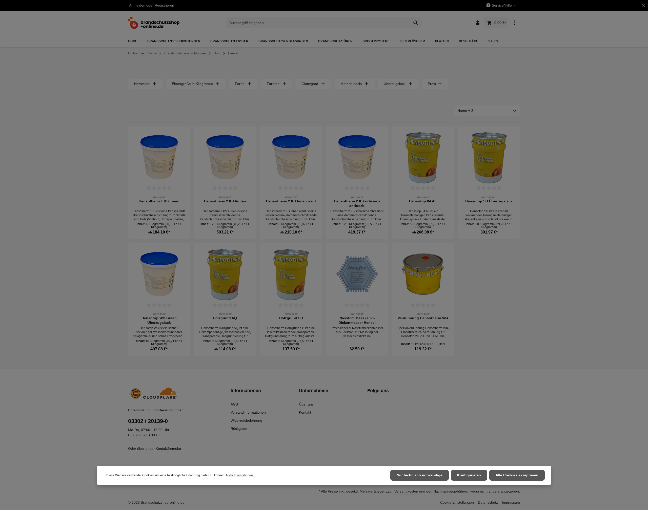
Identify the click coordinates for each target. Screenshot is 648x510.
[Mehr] (514, 22)
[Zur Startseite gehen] (153, 23)
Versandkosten (406, 491)
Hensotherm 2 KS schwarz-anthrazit (357, 203)
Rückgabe (239, 429)
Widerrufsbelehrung (246, 420)
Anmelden (137, 5)
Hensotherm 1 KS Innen (159, 201)
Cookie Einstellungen (457, 502)
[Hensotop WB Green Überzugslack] (159, 274)
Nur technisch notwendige (419, 475)
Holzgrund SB (291, 318)
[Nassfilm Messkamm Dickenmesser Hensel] (357, 274)
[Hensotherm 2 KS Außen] (225, 157)
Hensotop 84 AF (423, 201)
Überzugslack (395, 84)
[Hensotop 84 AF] (423, 157)
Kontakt (305, 412)
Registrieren (164, 5)
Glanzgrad (309, 84)
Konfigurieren (469, 475)
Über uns (306, 404)
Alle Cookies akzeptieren (517, 475)
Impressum (511, 502)
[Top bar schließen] (643, 5)
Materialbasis (351, 84)
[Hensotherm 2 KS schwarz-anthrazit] (357, 157)
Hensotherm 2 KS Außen (225, 201)
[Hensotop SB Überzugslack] (489, 157)
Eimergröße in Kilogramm (192, 84)
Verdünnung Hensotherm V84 (423, 318)
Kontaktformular (168, 449)
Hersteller (142, 84)
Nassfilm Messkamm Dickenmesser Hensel (357, 320)
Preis (432, 84)
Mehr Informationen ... (241, 475)
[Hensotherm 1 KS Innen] (159, 157)
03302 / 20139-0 (148, 421)
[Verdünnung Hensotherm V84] (423, 274)
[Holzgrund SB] (291, 274)
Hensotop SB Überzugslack (489, 201)
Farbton (273, 84)
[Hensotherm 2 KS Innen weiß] (291, 157)
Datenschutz (488, 502)
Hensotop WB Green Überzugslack (159, 320)
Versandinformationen (248, 412)
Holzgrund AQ (225, 318)
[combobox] (318, 22)
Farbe (240, 84)
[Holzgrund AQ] (225, 274)
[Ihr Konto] (477, 22)
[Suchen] (416, 22)
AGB (234, 404)
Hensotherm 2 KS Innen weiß (291, 201)
